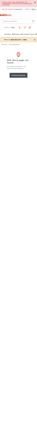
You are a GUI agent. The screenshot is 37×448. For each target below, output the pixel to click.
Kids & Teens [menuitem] (24, 34)
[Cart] (30, 27)
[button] (35, 3)
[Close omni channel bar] (34, 40)
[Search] (33, 21)
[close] (35, 3)
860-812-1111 (19, 9)
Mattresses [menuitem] (16, 34)
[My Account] (19, 27)
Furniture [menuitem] (7, 34)
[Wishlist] (24, 27)
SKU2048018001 (14, 44)
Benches (4, 44)
